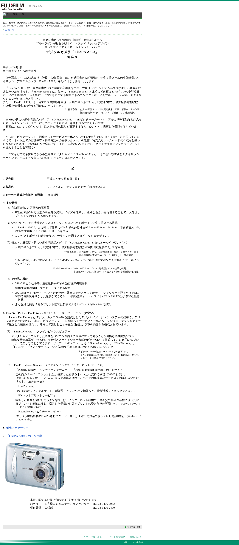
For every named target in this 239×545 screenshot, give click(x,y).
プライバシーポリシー (95, 537)
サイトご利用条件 (117, 537)
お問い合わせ (135, 537)
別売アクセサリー (17, 427)
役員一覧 (10, 30)
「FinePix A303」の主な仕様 (24, 435)
